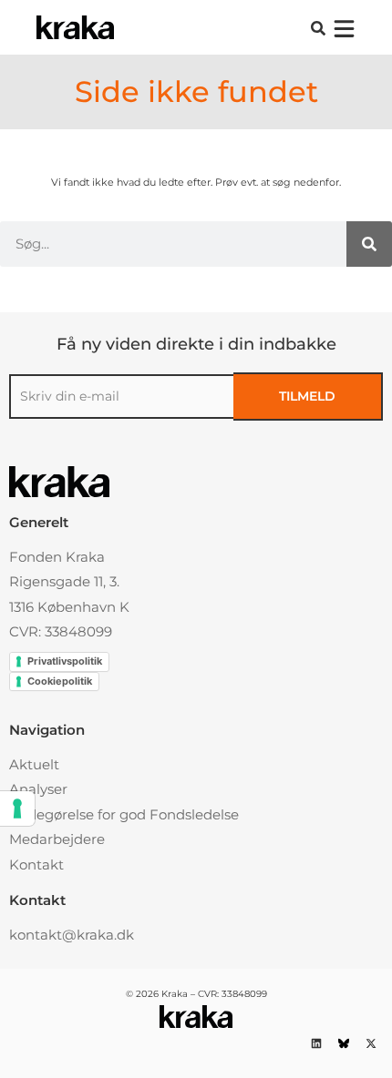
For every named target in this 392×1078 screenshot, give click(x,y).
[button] (318, 28)
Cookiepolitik (59, 681)
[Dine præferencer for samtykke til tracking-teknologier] (17, 808)
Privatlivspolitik (64, 661)
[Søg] (369, 244)
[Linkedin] (315, 1043)
